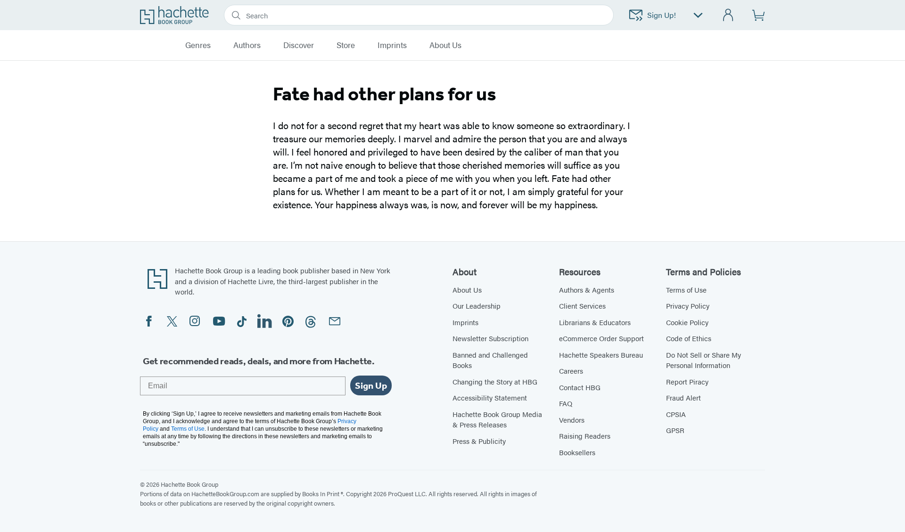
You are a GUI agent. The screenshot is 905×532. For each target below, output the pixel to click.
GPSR (675, 430)
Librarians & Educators (595, 322)
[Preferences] (698, 15)
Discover (298, 45)
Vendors (571, 420)
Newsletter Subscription (490, 338)
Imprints (392, 45)
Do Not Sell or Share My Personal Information (703, 360)
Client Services (582, 306)
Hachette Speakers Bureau (601, 355)
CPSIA (676, 414)
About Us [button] (445, 45)
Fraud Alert (683, 397)
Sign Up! (661, 14)
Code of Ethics (688, 338)
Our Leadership (476, 306)
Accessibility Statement (489, 397)
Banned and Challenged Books (490, 360)
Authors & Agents (586, 290)
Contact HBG (580, 387)
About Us (467, 290)
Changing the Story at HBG (494, 381)
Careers (571, 371)
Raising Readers (584, 436)
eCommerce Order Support (601, 338)
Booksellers (577, 452)
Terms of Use (686, 290)
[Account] (728, 15)
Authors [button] (247, 45)
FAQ (565, 403)
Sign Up (371, 385)
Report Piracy (687, 381)
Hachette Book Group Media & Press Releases (497, 419)
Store (346, 45)
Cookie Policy (687, 322)
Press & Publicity (479, 441)
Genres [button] (198, 45)
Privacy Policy (687, 306)
